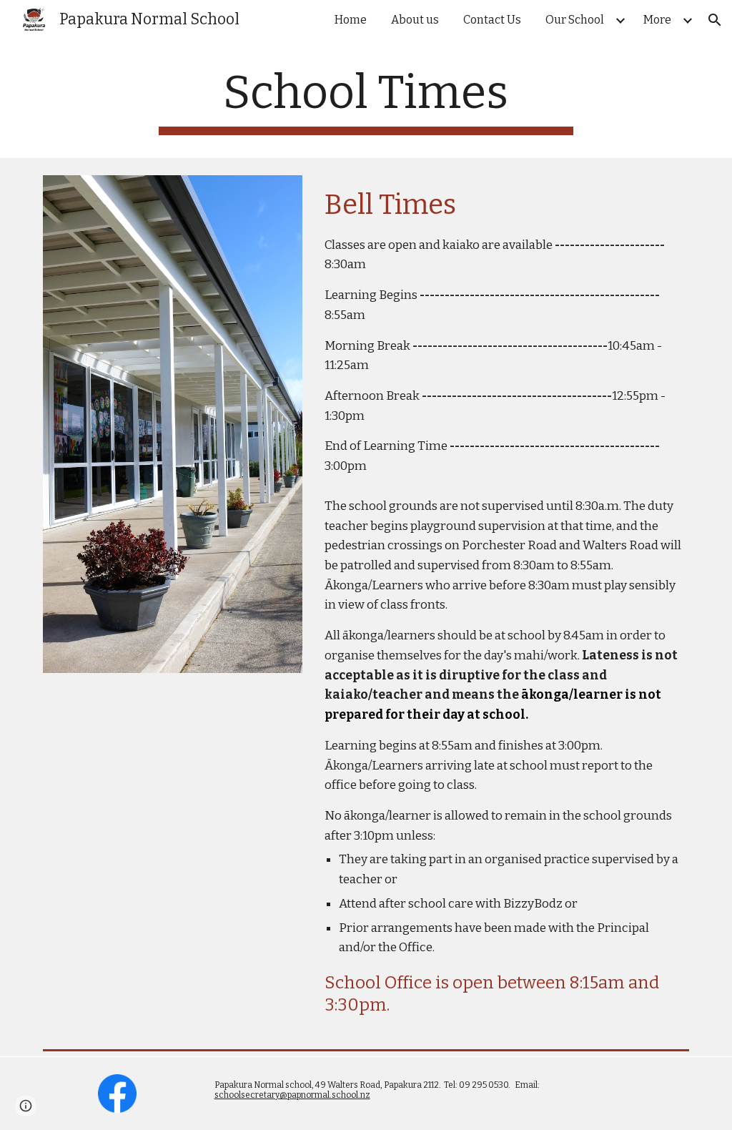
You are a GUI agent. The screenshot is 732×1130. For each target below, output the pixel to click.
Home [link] (351, 19)
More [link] (657, 19)
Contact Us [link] (492, 19)
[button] (715, 20)
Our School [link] (574, 19)
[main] (365, 100)
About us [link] (415, 19)
